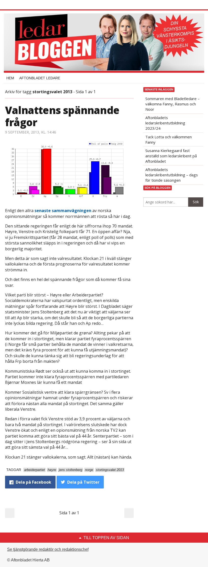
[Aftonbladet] (24, 5)
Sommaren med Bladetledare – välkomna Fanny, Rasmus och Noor (172, 104)
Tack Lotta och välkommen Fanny (168, 139)
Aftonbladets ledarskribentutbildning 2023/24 (165, 123)
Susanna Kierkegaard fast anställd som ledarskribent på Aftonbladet (171, 156)
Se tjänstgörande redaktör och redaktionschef (48, 549)
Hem (10, 78)
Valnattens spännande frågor (62, 116)
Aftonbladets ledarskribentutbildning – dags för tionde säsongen (171, 175)
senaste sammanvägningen (62, 210)
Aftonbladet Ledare (39, 78)
